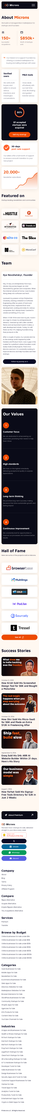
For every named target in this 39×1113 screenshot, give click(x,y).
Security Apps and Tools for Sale (14, 1077)
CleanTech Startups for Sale (12, 1055)
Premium (5, 922)
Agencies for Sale (8, 1008)
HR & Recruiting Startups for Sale (14, 1059)
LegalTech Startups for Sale (12, 1052)
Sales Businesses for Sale (11, 1070)
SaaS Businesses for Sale (11, 969)
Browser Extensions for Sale (12, 994)
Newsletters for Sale (9, 976)
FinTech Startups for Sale (11, 1037)
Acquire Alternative (9, 903)
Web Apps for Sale (9, 983)
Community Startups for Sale (13, 1001)
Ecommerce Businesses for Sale (14, 980)
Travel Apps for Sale (9, 1088)
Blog (3, 878)
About (4, 874)
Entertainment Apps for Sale (12, 1098)
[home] (11, 5)
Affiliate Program (8, 889)
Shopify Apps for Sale (10, 1005)
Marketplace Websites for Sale (13, 990)
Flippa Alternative (8, 900)
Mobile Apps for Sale (9, 972)
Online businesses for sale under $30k (16, 943)
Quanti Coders (26, 325)
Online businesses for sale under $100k (16, 951)
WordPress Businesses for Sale (13, 998)
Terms (4, 882)
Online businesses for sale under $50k (16, 947)
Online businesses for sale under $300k (17, 954)
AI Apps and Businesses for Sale (14, 1030)
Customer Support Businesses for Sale (16, 1080)
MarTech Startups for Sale (12, 1044)
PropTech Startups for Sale (12, 1048)
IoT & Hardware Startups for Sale (14, 1062)
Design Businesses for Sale (12, 1073)
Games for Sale (8, 1084)
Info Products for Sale (10, 1012)
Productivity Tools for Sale (12, 1095)
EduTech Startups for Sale (12, 1041)
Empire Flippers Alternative (12, 907)
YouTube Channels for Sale (12, 1019)
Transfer (5, 925)
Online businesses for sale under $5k (16, 936)
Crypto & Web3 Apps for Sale (13, 1102)
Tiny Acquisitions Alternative (12, 911)
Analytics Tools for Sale (10, 1091)
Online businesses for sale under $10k (16, 940)
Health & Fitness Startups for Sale (14, 1034)
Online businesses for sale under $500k (17, 958)
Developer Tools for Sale (11, 1066)
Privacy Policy (7, 885)
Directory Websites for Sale (12, 987)
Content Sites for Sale (10, 1015)
